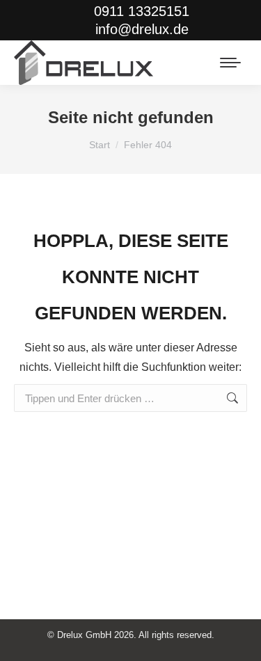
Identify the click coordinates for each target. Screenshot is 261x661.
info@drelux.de (141, 29)
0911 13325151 (141, 11)
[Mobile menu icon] (230, 62)
